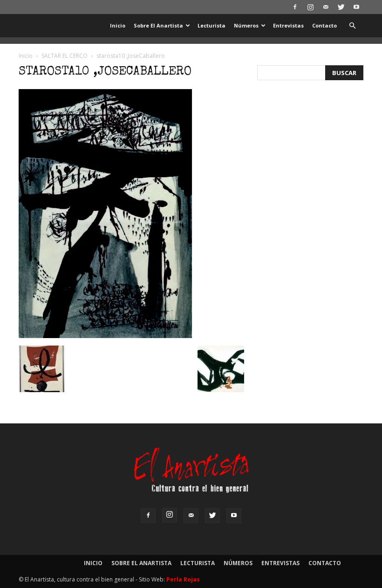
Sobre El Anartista (158, 25)
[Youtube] (356, 7)
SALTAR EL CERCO (64, 56)
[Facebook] (295, 7)
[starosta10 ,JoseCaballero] (105, 335)
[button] (352, 25)
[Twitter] (341, 7)
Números (246, 25)
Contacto (324, 25)
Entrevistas (288, 25)
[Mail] (326, 7)
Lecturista (211, 25)
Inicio (117, 25)
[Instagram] (310, 7)
